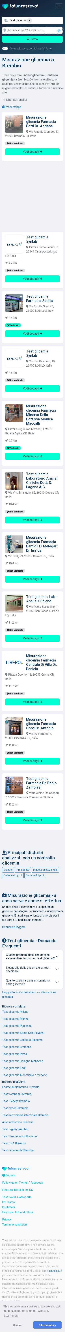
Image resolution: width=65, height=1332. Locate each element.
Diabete (8, 869)
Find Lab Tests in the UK (17, 1190)
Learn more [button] (11, 1315)
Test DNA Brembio (14, 1143)
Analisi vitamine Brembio (17, 1122)
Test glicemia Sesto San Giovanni (23, 1033)
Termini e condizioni (14, 1224)
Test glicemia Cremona (16, 1047)
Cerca (34, 39)
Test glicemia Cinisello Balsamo (22, 1040)
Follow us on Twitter (15, 1182)
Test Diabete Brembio (16, 1101)
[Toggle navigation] (59, 6)
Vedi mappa (13, 107)
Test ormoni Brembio (15, 1108)
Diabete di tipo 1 (13, 875)
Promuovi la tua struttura (17, 1212)
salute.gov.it (55, 1270)
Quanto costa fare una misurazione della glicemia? (28, 982)
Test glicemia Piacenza (17, 1026)
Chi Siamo (8, 1202)
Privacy (7, 1219)
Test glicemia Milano (15, 1011)
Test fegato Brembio (15, 1129)
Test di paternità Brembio (18, 1150)
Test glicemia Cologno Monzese (22, 1061)
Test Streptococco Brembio (19, 1136)
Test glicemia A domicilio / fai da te (24, 1075)
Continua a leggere (14, 927)
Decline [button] (17, 1325)
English (10, 1175)
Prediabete (23, 869)
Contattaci (8, 1207)
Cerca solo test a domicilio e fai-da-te (30, 48)
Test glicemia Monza (15, 1018)
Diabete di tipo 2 (35, 875)
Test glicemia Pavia (14, 1054)
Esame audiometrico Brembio (20, 1087)
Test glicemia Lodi (13, 1068)
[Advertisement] (32, 196)
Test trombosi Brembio (16, 1094)
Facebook (37, 1182)
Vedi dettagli (31, 151)
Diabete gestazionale (45, 869)
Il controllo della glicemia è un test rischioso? (27, 969)
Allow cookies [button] (47, 1325)
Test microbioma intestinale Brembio (25, 1115)
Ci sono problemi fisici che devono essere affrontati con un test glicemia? (30, 956)
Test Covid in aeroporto (17, 1197)
